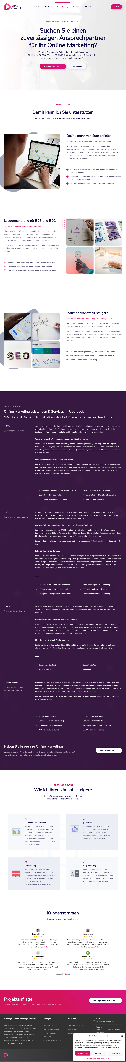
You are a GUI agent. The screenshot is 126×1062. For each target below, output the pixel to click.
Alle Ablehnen (99, 1053)
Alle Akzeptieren (83, 1053)
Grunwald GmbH (88, 956)
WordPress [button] (48, 7)
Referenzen (77, 7)
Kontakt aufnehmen (51, 66)
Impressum (108, 1058)
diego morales (88, 934)
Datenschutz (100, 1058)
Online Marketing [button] (62, 7)
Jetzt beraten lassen (107, 750)
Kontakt (116, 7)
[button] (122, 1036)
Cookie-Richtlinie (91, 1058)
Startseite (37, 7)
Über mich (88, 7)
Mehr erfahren (77, 66)
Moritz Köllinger (38, 956)
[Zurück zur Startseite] (14, 6)
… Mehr (45, 947)
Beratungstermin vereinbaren (104, 1001)
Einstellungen (115, 1053)
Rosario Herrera (38, 934)
